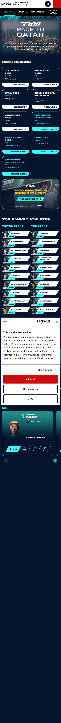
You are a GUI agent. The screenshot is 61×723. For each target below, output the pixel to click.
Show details (45, 369)
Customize (28, 389)
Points (23, 11)
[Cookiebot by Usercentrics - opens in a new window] (37, 322)
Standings (37, 11)
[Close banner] (57, 322)
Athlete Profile (35, 437)
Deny (30, 398)
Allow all (30, 379)
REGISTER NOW (30, 194)
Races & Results (52, 11)
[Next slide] (55, 460)
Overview (9, 11)
